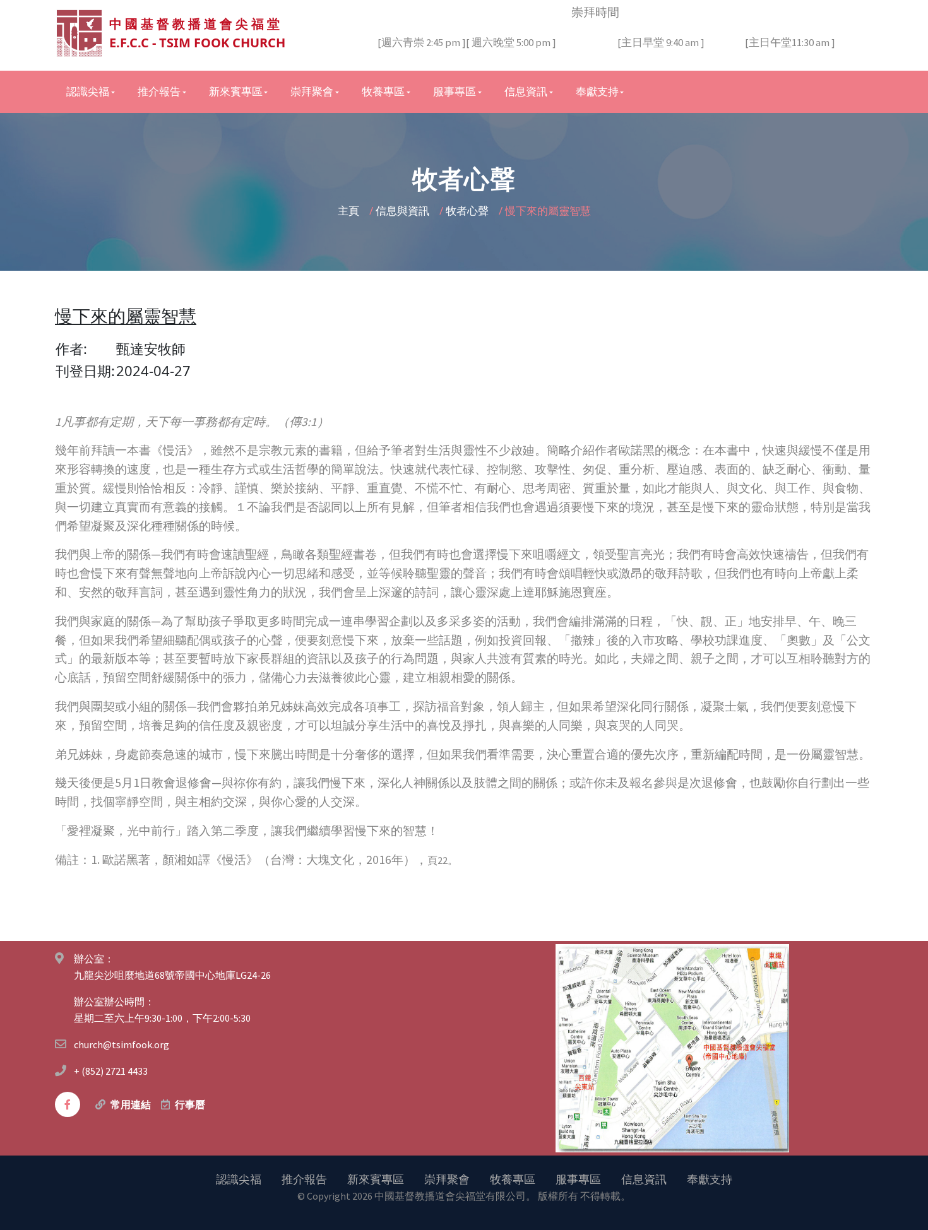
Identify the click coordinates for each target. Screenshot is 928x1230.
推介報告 (304, 1178)
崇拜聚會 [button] (311, 91)
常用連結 (130, 1104)
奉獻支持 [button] (597, 91)
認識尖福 (238, 1178)
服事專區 (578, 1178)
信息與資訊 (404, 210)
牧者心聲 (468, 210)
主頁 (350, 210)
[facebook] (67, 1104)
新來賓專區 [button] (236, 91)
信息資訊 (644, 1178)
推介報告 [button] (159, 91)
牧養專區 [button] (383, 91)
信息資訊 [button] (525, 91)
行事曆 (190, 1104)
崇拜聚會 (447, 1178)
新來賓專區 (375, 1178)
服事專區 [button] (454, 91)
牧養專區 (512, 1178)
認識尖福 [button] (87, 91)
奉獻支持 (709, 1178)
